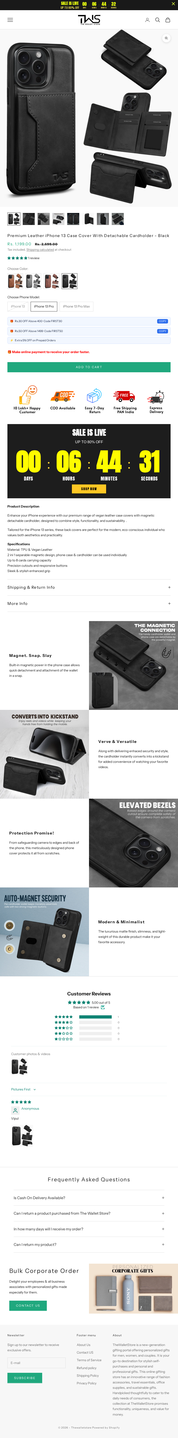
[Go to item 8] (117, 218)
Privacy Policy (86, 1383)
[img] (21, 1102)
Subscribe (24, 1378)
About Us (83, 1345)
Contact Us (28, 1305)
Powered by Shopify (106, 1427)
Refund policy (86, 1368)
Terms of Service (89, 1360)
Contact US (85, 1352)
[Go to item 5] (73, 218)
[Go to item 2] (28, 218)
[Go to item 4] (58, 218)
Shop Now (89, 489)
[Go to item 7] (102, 218)
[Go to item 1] (13, 218)
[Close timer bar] (173, 4)
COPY (162, 321)
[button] (17, 258)
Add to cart (89, 367)
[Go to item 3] (43, 218)
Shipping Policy (88, 1375)
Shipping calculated (40, 249)
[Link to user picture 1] (22, 1136)
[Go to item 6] (88, 218)
